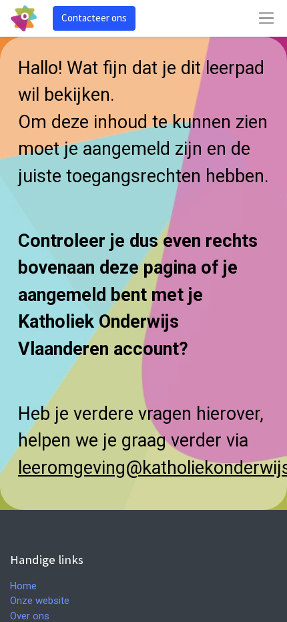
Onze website (39, 601)
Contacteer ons (94, 17)
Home (23, 586)
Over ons (29, 616)
